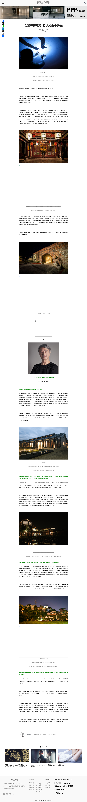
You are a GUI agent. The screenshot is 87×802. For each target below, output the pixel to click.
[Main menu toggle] (3, 3)
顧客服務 (47, 785)
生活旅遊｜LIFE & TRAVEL (43, 29)
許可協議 (38, 785)
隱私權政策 (39, 787)
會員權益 (47, 783)
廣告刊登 (38, 791)
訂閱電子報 (39, 789)
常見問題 (31, 787)
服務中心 (47, 787)
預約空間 (31, 789)
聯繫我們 (31, 785)
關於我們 (31, 783)
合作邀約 (38, 783)
